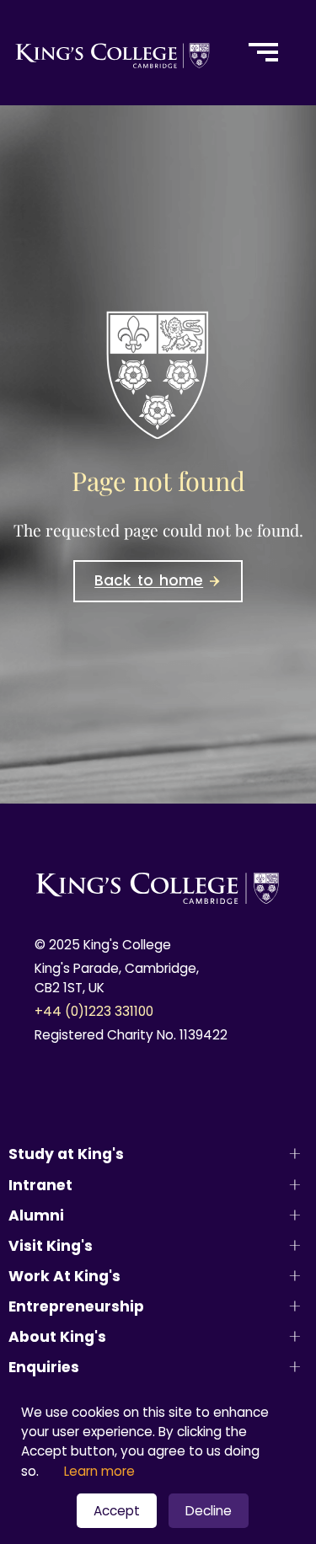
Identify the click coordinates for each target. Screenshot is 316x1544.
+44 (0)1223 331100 (94, 1011)
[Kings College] (113, 52)
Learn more (99, 1471)
